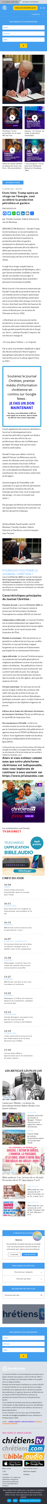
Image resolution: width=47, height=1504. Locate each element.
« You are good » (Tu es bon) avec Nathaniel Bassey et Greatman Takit (34, 167)
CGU (4, 1471)
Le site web (14, 1254)
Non (15, 1500)
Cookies (5, 1474)
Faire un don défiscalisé (25, 8)
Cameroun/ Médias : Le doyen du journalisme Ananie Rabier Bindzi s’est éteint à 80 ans (21, 1106)
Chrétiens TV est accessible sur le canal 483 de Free (11, 133)
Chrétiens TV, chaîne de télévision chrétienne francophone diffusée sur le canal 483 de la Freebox (11, 1481)
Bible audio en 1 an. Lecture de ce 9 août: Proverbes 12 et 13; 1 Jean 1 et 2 (35, 1192)
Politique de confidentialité (30, 1500)
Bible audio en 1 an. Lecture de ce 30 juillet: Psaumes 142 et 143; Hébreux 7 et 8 (35, 1209)
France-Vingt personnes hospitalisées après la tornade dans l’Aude (35, 1138)
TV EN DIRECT (11, 831)
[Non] (44, 1496)
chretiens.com (15, 755)
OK (9, 1500)
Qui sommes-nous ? (31, 1468)
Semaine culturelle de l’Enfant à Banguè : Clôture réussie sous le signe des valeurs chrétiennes (35, 1121)
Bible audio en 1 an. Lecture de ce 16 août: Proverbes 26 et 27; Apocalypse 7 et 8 (23, 1178)
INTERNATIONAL (13, 182)
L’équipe (27, 1474)
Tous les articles (29, 1254)
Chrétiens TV (20, 714)
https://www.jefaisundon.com (22, 775)
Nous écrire (6, 1468)
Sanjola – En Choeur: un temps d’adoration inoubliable (34, 133)
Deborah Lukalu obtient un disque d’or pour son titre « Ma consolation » (12, 166)
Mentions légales (30, 1471)
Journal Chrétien (32, 577)
